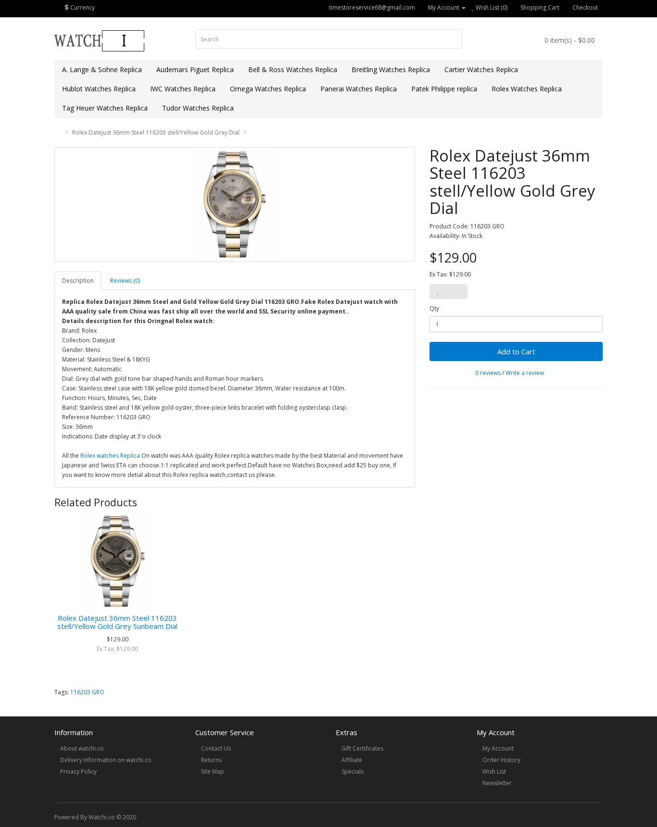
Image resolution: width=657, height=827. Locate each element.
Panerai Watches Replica (358, 88)
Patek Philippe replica (444, 88)
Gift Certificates (362, 748)
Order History (501, 760)
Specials (352, 771)
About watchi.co (82, 748)
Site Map (212, 771)
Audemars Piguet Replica (195, 69)
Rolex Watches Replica (527, 88)
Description (78, 280)
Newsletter (497, 783)
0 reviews (488, 373)
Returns (211, 760)
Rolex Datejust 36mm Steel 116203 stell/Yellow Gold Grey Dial (156, 132)
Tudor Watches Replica (198, 108)
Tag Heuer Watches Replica (105, 108)
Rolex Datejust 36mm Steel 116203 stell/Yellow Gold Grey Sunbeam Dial (117, 622)
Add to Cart (516, 351)
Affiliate (351, 760)
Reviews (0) (125, 280)
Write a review (524, 373)
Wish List (494, 771)
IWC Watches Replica (182, 88)
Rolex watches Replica (110, 455)
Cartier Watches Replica (481, 69)
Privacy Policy (78, 771)
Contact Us (216, 748)
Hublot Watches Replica (99, 88)
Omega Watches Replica (268, 88)
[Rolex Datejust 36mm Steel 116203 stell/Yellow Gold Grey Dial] (234, 204)
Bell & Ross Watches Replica (292, 69)
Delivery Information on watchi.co (106, 760)
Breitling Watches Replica (391, 69)
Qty (434, 308)
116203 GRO (87, 692)
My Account (498, 748)
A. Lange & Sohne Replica (102, 69)
